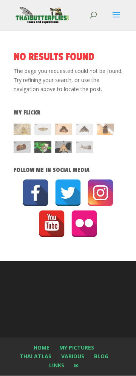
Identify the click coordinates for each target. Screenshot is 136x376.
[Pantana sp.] (84, 148)
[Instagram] (100, 192)
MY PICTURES (76, 347)
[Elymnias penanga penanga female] (42, 148)
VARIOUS (72, 356)
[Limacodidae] (63, 131)
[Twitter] (68, 192)
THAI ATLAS (35, 356)
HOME (41, 347)
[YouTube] (51, 223)
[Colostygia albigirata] (84, 131)
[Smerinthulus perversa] (63, 148)
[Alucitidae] (42, 131)
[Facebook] (35, 192)
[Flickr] (84, 223)
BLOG (101, 356)
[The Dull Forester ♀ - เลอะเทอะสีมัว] (22, 131)
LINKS (56, 365)
